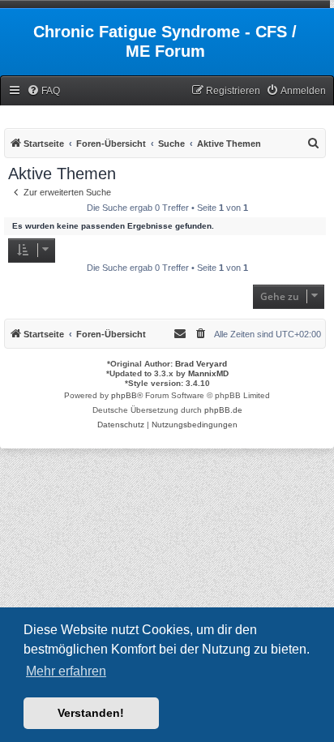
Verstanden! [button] (91, 712)
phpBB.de (223, 409)
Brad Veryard (201, 363)
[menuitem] (43, 91)
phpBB (124, 395)
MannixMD (208, 373)
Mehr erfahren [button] (66, 671)
